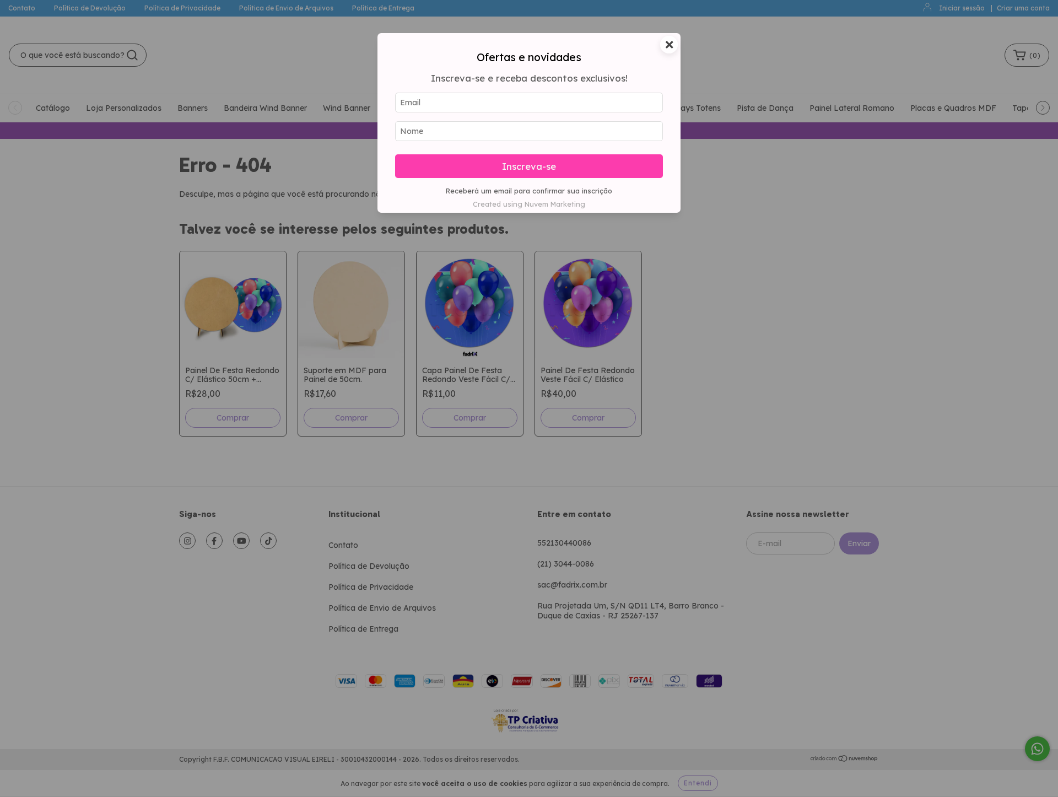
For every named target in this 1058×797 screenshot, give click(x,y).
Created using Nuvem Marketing (529, 204)
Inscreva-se (529, 166)
